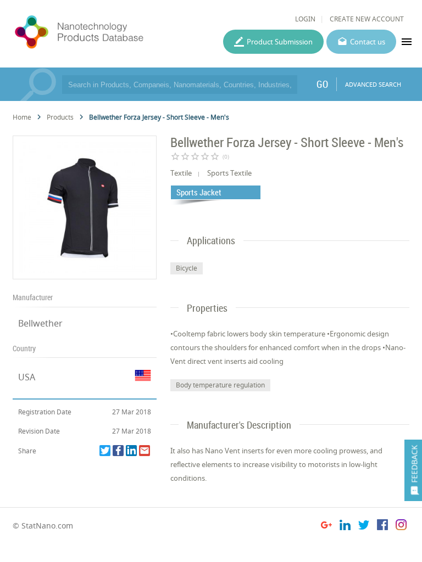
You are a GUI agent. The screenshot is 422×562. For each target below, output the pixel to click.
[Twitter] (104, 450)
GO (322, 84)
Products (60, 117)
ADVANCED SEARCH (373, 84)
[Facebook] (118, 450)
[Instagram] (401, 526)
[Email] (144, 450)
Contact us (367, 42)
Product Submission (280, 42)
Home (22, 117)
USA (26, 377)
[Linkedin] (131, 450)
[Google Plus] (326, 526)
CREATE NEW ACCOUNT (367, 19)
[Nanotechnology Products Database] (107, 32)
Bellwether (40, 323)
